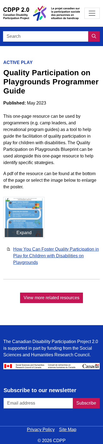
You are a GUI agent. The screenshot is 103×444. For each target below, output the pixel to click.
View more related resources (51, 297)
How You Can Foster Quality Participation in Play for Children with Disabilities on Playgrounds (56, 256)
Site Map (67, 429)
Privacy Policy (41, 429)
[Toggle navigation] (92, 13)
